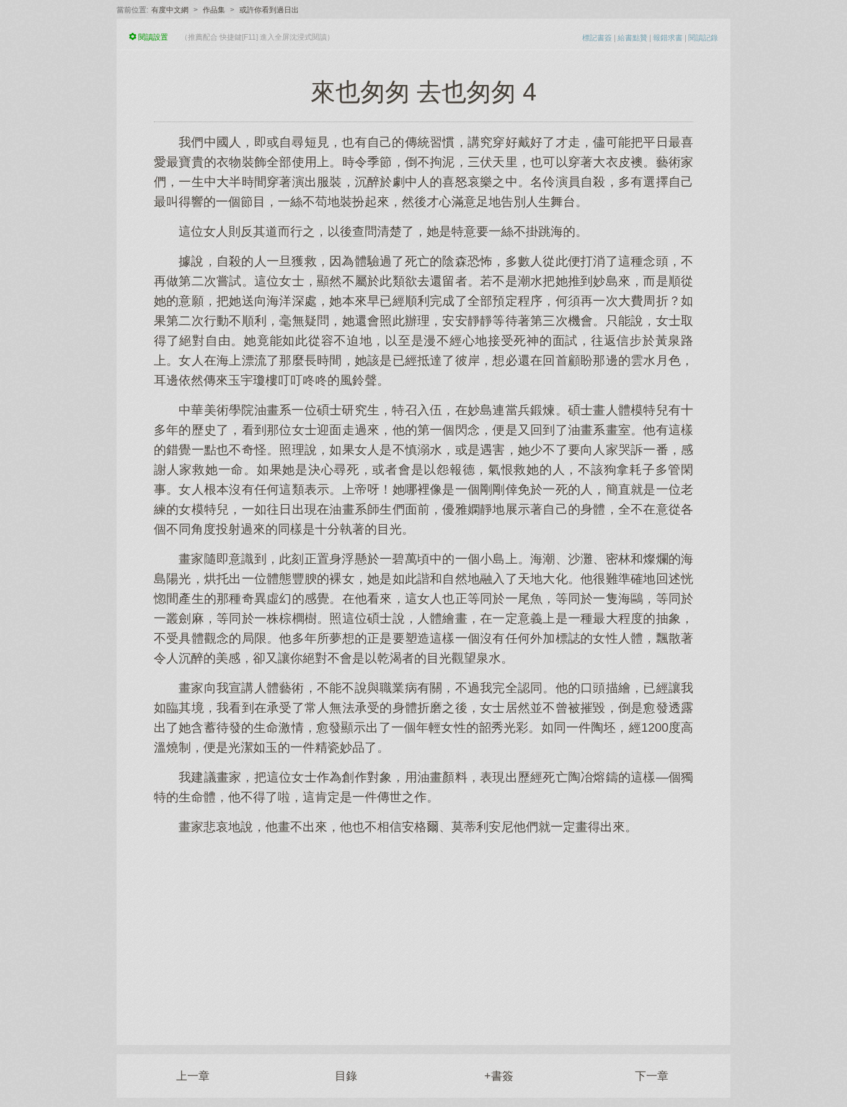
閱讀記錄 (703, 37)
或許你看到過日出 (269, 10)
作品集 (214, 10)
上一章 (193, 1076)
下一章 (651, 1076)
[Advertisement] (423, 933)
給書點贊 (632, 37)
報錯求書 (668, 37)
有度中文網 (169, 10)
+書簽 (498, 1076)
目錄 (346, 1076)
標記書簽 (597, 37)
